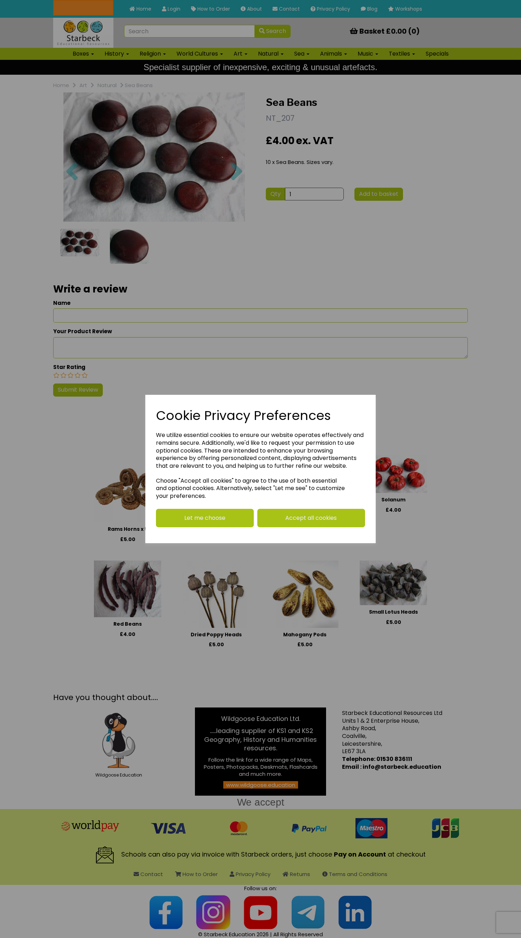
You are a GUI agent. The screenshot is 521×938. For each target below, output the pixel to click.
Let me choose (204, 518)
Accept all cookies (311, 518)
